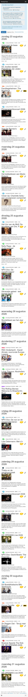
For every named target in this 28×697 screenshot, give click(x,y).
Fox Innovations (23, 693)
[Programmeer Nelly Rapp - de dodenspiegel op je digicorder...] (22, 248)
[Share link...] (25, 45)
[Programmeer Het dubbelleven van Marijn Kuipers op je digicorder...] (22, 176)
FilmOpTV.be (4, 1)
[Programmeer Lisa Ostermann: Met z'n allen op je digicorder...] (22, 444)
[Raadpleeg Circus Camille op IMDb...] (25, 605)
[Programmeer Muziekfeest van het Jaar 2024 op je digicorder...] (22, 322)
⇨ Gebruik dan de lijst (12, 9)
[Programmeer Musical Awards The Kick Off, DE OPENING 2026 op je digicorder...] (22, 647)
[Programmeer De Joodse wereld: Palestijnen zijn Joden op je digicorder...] (22, 71)
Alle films (3, 32)
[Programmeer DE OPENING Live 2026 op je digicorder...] (22, 537)
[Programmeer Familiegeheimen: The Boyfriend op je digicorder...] (18, 91)
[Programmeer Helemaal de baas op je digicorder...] (22, 45)
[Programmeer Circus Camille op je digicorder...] (18, 605)
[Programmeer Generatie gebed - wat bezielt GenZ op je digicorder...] (22, 294)
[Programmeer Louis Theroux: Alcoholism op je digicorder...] (22, 374)
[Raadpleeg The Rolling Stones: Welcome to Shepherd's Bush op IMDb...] (25, 393)
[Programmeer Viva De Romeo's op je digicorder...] (22, 129)
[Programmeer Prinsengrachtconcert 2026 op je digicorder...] (22, 111)
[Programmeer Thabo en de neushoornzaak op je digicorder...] (22, 473)
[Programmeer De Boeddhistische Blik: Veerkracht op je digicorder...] (22, 587)
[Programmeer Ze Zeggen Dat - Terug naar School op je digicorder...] (22, 626)
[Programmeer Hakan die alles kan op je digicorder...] (22, 514)
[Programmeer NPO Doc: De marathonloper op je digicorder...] (22, 272)
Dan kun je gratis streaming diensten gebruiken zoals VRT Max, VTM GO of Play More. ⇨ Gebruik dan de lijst (13, 15)
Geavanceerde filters (19, 32)
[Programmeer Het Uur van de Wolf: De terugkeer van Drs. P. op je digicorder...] (22, 227)
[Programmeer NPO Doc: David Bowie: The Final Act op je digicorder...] (22, 557)
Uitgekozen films (10, 32)
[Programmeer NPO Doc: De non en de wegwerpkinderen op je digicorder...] (22, 422)
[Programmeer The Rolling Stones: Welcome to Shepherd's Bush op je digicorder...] (18, 393)
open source (10, 693)
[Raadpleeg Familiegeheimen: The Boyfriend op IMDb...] (25, 91)
